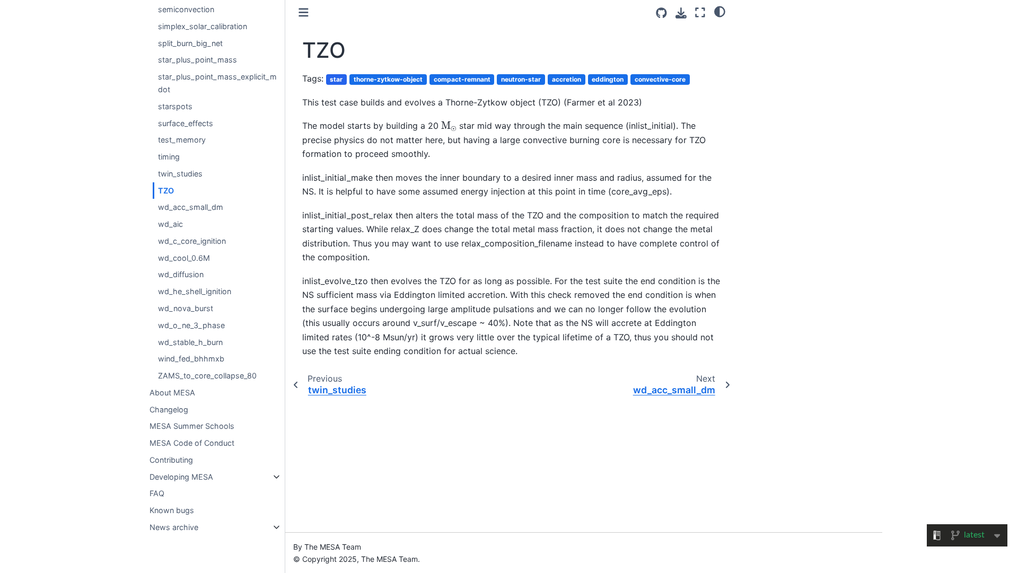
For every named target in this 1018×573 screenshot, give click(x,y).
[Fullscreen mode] (700, 12)
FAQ (157, 493)
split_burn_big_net (190, 43)
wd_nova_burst (185, 308)
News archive (174, 527)
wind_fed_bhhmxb (191, 358)
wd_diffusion (181, 274)
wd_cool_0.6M (184, 257)
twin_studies (180, 173)
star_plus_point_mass (197, 59)
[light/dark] (720, 11)
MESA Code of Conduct (192, 442)
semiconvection (186, 9)
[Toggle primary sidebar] (303, 12)
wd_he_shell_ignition (194, 291)
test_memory (182, 139)
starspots (175, 106)
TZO (166, 190)
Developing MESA (181, 476)
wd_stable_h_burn (190, 342)
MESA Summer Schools (192, 425)
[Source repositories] (661, 13)
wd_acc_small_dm (190, 206)
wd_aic (170, 223)
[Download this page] (681, 13)
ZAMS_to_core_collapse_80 (207, 375)
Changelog (169, 409)
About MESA (172, 392)
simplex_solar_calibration (202, 26)
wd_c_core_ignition (192, 240)
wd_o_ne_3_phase (191, 325)
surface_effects (185, 123)
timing (169, 156)
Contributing (171, 459)
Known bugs (172, 510)
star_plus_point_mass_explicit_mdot (217, 83)
